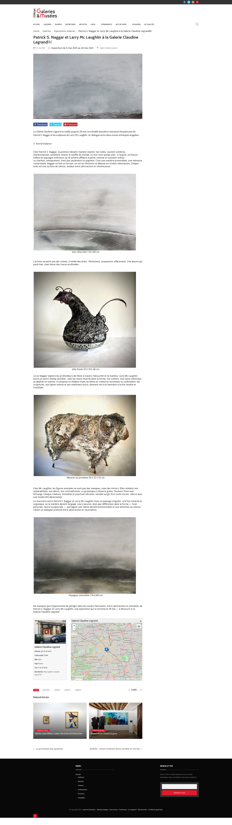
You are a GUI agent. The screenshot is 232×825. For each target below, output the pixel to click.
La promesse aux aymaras (49, 748)
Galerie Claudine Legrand (108, 48)
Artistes (83, 24)
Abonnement (142, 810)
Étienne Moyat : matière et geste (48, 734)
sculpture (78, 690)
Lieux (93, 24)
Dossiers (136, 24)
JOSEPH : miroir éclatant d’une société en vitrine (115, 748)
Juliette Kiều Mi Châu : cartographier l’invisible (108, 734)
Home (36, 31)
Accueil (36, 24)
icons (109, 680)
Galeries (47, 24)
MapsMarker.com (98, 680)
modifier (138, 680)
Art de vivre (121, 24)
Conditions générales (155, 810)
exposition (46, 690)
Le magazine (132, 810)
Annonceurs (114, 810)
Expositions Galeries (64, 31)
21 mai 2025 (41, 48)
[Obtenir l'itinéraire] (141, 620)
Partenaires (123, 810)
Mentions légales (102, 810)
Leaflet (106, 680)
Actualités (149, 24)
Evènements (106, 24)
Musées (58, 24)
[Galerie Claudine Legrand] (106, 649)
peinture (67, 690)
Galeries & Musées (89, 810)
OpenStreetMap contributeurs (127, 680)
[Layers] (139, 626)
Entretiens (70, 24)
